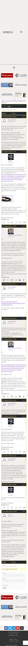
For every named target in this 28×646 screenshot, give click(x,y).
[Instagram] (22, 628)
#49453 (23, 116)
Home (3, 100)
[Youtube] (18, 628)
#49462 (23, 484)
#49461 (23, 456)
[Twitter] (10, 628)
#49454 (23, 152)
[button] (21, 32)
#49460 (23, 416)
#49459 (23, 400)
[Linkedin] (14, 628)
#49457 (23, 318)
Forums (8, 100)
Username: (4, 573)
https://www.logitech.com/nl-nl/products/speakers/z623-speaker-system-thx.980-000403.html (13, 303)
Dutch (3, 101)
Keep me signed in (5, 585)
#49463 (23, 511)
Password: (4, 578)
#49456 (23, 284)
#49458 (23, 339)
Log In (4, 587)
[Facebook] (6, 628)
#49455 (23, 226)
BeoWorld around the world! (18, 100)
